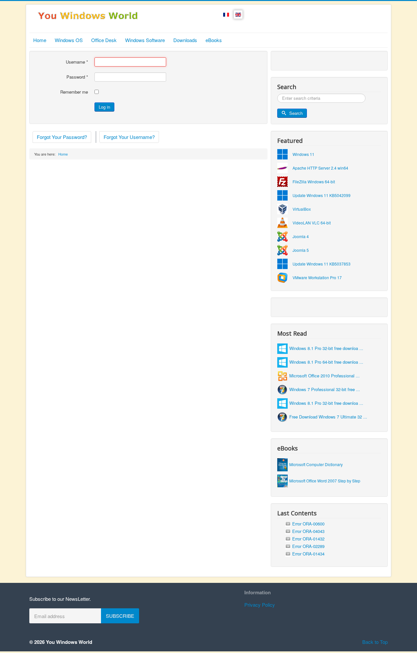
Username (77, 62)
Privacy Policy (259, 604)
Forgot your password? (62, 136)
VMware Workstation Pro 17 (317, 277)
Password (77, 77)
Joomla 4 (301, 236)
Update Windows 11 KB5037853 (322, 263)
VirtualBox (302, 209)
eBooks (214, 40)
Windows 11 (303, 154)
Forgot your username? (129, 136)
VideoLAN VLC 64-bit (312, 222)
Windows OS (69, 40)
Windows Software (145, 40)
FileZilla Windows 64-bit (314, 181)
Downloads (185, 40)
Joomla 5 (301, 250)
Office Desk (104, 40)
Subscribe (120, 615)
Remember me (74, 92)
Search (296, 113)
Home (39, 40)
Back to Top (375, 641)
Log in (104, 107)
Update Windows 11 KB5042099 (322, 195)
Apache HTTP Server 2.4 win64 (320, 168)
